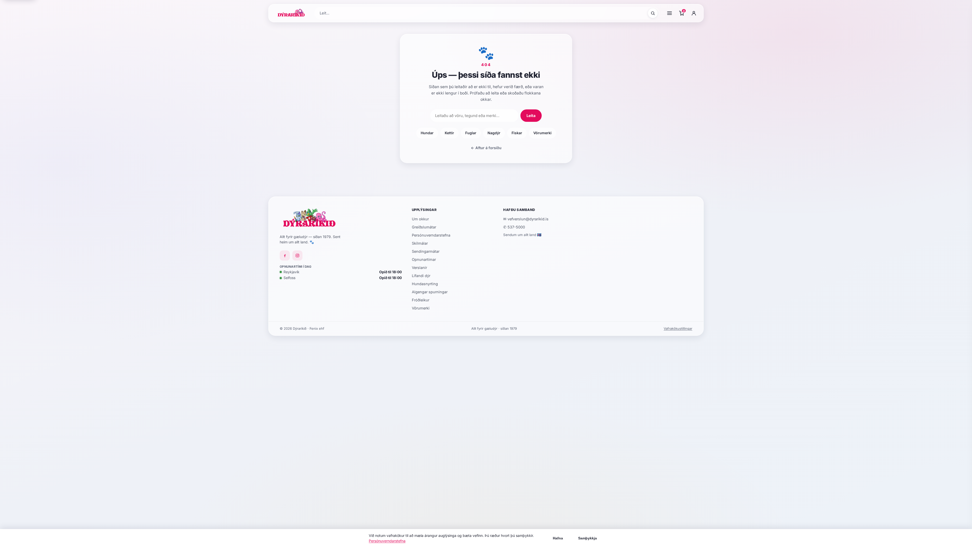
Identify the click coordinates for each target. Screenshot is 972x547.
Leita (531, 115)
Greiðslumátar (424, 227)
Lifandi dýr (421, 276)
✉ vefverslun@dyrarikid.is (526, 219)
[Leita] (653, 13)
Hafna (558, 538)
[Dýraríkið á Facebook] (285, 255)
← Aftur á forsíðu (486, 148)
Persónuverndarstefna (431, 235)
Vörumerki (542, 133)
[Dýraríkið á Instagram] (297, 255)
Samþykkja (587, 538)
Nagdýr (494, 133)
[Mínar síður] (693, 13)
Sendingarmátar (425, 251)
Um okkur (420, 219)
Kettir (449, 133)
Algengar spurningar (430, 292)
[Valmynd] (669, 13)
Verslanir (419, 267)
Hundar (427, 133)
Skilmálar (420, 243)
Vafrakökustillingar (678, 328)
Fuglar (470, 133)
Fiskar (517, 133)
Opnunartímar (424, 259)
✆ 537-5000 (514, 227)
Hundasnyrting (425, 284)
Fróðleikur (420, 300)
